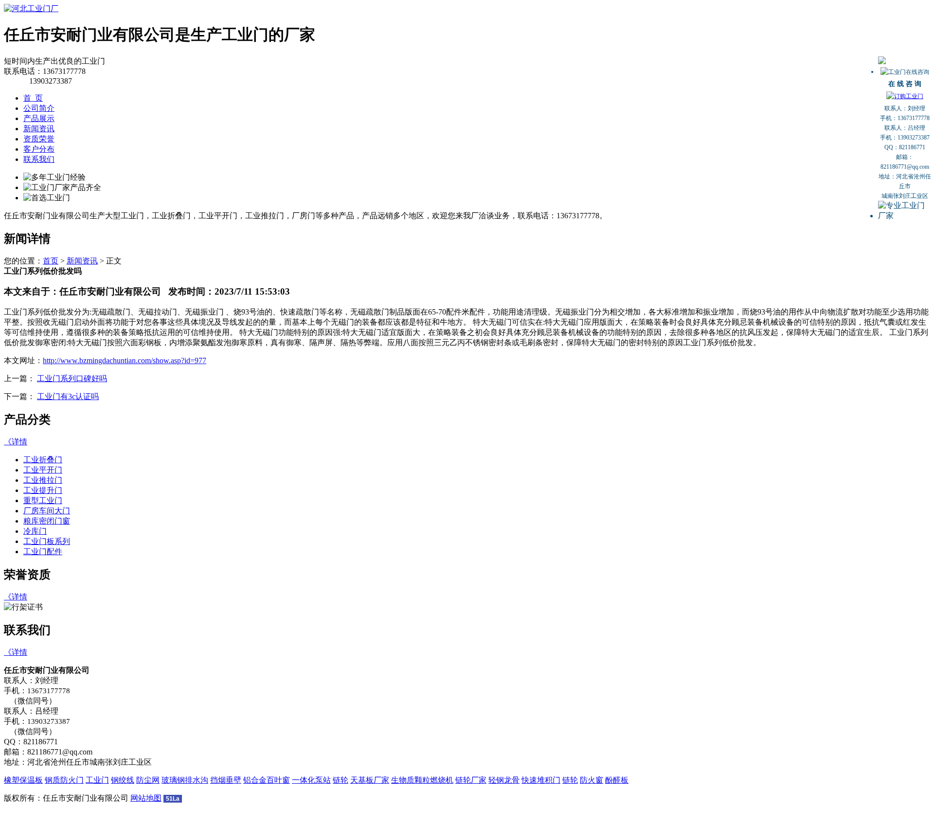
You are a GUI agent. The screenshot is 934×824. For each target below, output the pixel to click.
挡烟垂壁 (225, 780)
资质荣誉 (38, 139)
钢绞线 (122, 780)
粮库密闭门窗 (46, 521)
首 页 (33, 98)
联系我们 (38, 159)
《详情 (15, 442)
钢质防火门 (64, 780)
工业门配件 (42, 551)
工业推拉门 (42, 480)
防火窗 (591, 780)
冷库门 (35, 531)
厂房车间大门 (46, 511)
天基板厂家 (369, 780)
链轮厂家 (470, 780)
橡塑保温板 (23, 780)
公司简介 (38, 108)
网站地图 (146, 798)
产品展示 (38, 118)
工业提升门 (42, 490)
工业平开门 (42, 470)
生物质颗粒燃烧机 (422, 780)
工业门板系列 (46, 541)
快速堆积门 (540, 780)
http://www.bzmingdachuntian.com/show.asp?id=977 (124, 360)
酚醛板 (617, 780)
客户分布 (38, 149)
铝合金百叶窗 (266, 780)
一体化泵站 (311, 780)
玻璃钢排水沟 (185, 780)
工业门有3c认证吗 (68, 396)
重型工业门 (42, 500)
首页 (50, 261)
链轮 (340, 780)
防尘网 (148, 780)
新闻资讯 (38, 128)
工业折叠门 (42, 460)
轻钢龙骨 (504, 780)
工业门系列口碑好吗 (72, 378)
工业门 (97, 780)
